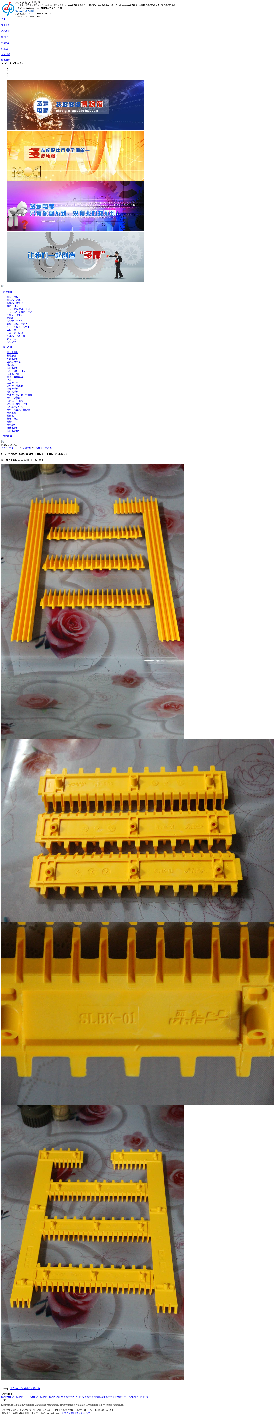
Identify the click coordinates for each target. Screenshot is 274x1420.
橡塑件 (10, 421)
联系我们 (5, 60)
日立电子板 (12, 352)
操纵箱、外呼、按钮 (17, 403)
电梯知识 (5, 43)
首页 (3, 19)
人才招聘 (5, 54)
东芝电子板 (12, 358)
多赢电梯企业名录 (112, 1397)
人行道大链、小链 (23, 312)
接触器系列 (12, 388)
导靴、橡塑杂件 (15, 397)
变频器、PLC (13, 382)
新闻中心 (5, 37)
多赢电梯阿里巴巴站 (73, 1397)
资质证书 (5, 48)
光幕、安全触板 (15, 376)
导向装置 (11, 412)
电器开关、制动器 (16, 333)
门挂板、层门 (14, 373)
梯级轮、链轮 (14, 300)
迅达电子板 (12, 427)
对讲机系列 (12, 391)
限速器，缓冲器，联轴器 (19, 394)
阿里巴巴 (143, 1397)
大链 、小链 (13, 306)
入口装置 (11, 330)
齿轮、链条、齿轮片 (17, 324)
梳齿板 (10, 318)
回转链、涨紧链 (15, 315)
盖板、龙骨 (12, 418)
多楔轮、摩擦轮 (15, 303)
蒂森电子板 (12, 367)
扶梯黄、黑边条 (15, 321)
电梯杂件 (11, 424)
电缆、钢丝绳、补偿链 (18, 409)
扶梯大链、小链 (22, 309)
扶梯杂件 (11, 342)
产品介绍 (5, 31)
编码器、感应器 (15, 385)
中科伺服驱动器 (130, 1397)
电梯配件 (44, 1397)
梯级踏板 (11, 355)
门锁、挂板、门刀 (16, 370)
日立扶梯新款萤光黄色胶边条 (25, 1388)
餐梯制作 (7, 436)
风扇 (9, 379)
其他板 (10, 415)
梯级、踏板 (12, 297)
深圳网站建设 (56, 1397)
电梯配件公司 (22, 1397)
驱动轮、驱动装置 (16, 336)
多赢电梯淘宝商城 (93, 1397)
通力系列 (11, 364)
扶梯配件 (7, 291)
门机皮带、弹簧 (15, 406)
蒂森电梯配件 (14, 430)
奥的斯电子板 (14, 361)
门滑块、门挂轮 (15, 400)
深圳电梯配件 (8, 1397)
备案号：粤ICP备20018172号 (76, 1413)
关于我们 (5, 25)
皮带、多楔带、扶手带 (18, 327)
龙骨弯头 (11, 339)
